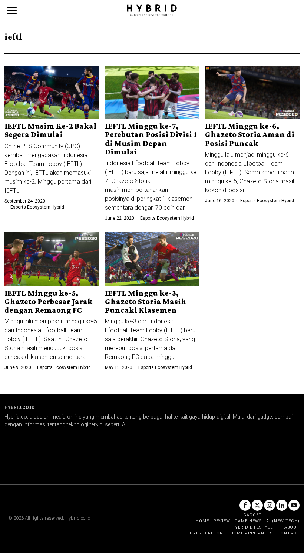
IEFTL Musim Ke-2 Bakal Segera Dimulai (50, 130)
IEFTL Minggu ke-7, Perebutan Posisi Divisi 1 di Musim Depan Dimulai (151, 138)
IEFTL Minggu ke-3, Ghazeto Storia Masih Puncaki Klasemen (145, 301)
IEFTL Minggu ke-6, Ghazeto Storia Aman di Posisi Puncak (249, 134)
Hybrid (58, 207)
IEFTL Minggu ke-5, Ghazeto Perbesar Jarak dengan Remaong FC (48, 301)
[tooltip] (245, 505)
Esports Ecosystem (30, 207)
